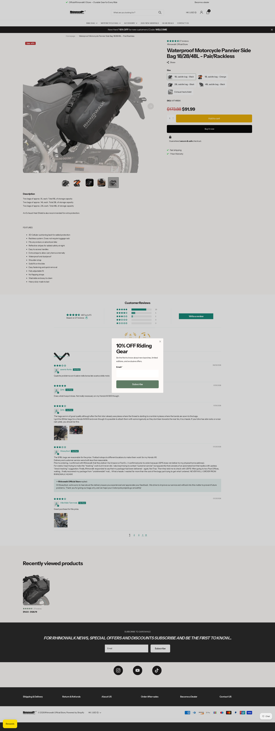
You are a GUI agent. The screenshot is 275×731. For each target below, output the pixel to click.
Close (160, 341)
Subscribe (137, 384)
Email (119, 367)
